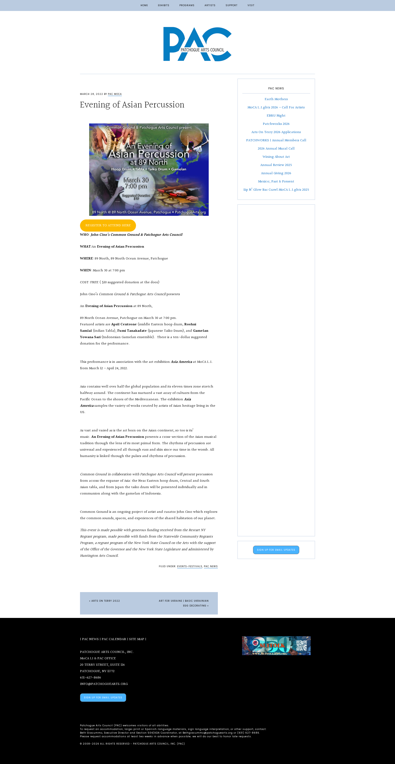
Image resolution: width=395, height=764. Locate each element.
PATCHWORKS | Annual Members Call (276, 140)
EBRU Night (276, 116)
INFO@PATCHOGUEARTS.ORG (104, 684)
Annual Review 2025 (276, 165)
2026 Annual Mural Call (276, 149)
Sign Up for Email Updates (276, 550)
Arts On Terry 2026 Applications (276, 132)
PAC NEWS (90, 639)
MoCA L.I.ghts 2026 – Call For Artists (276, 107)
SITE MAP (136, 639)
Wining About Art (276, 157)
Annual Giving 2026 (276, 173)
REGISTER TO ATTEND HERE (108, 225)
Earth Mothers (276, 99)
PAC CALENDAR (114, 639)
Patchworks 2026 (276, 124)
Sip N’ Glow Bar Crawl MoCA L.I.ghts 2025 (276, 190)
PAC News (211, 566)
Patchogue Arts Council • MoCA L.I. (197, 44)
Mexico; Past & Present (276, 181)
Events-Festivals (189, 566)
